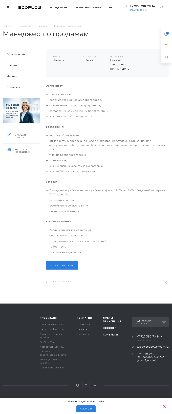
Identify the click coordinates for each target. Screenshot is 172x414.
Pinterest (94, 385)
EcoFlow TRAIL (48, 342)
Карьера (82, 329)
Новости (109, 328)
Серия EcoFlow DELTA (52, 329)
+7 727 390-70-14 (142, 6)
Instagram (77, 385)
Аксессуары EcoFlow (52, 346)
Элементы (13, 87)
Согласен (86, 409)
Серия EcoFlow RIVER (52, 324)
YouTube (86, 385)
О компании (84, 324)
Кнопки (12, 65)
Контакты (110, 334)
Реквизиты (83, 334)
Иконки (12, 76)
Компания (84, 317)
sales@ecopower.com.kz (152, 346)
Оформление (16, 54)
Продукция (48, 317)
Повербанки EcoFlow (52, 367)
